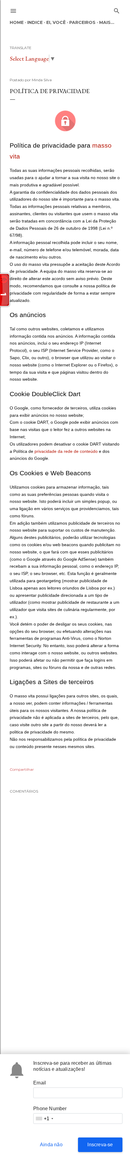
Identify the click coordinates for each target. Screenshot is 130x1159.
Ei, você (56, 22)
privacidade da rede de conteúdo (66, 451)
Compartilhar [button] (22, 769)
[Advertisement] (65, 992)
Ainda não (51, 1144)
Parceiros (82, 22)
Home (17, 22)
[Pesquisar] (116, 9)
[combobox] (44, 1119)
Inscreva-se (100, 1144)
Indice (35, 22)
